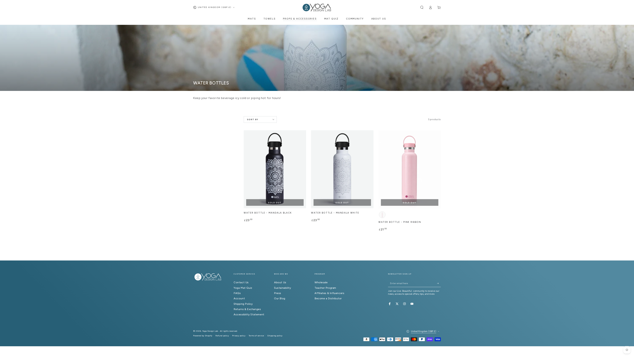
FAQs (237, 293)
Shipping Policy (243, 303)
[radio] (382, 214)
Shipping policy (274, 336)
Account (239, 298)
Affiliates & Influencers (329, 293)
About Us (280, 282)
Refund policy (222, 336)
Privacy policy (238, 336)
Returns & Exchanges (247, 309)
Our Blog (279, 298)
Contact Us (241, 282)
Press (277, 293)
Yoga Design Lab (210, 331)
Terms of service (256, 336)
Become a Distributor (328, 298)
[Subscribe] (439, 283)
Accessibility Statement (249, 314)
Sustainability (282, 287)
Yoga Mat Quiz (243, 287)
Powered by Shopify (202, 336)
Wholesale (321, 282)
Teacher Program (325, 287)
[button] (422, 7)
